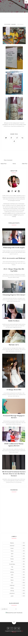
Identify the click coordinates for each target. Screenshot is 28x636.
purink (12, 596)
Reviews (12, 559)
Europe (12, 548)
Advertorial (12, 545)
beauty (12, 569)
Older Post (24, 163)
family (12, 577)
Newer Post (3, 163)
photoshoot (12, 593)
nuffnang (12, 590)
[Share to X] (6, 138)
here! (15, 215)
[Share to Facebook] (14, 141)
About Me (11, 616)
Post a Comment (8, 160)
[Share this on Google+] (11, 138)
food (12, 582)
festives (12, 580)
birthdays (12, 572)
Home (14, 163)
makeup (12, 588)
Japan (12, 553)
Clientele (17, 616)
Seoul (12, 561)
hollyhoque (12, 585)
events (12, 574)
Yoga (12, 566)
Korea (12, 556)
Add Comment (20, 24)
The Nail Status (12, 564)
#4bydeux (12, 543)
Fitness (12, 551)
